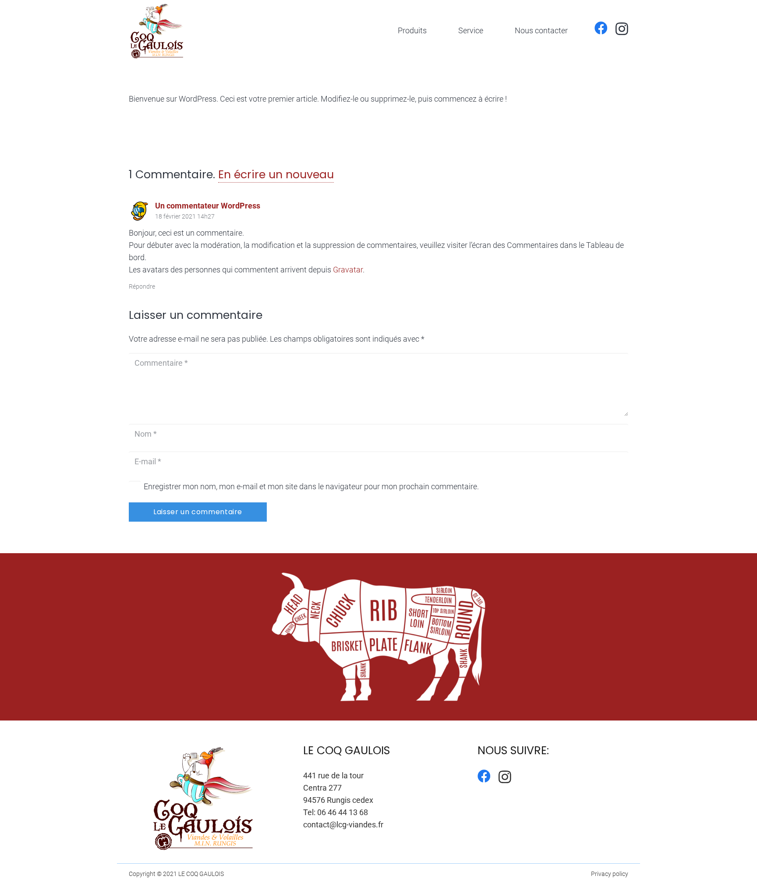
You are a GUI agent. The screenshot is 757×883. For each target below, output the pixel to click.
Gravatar (348, 269)
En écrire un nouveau (276, 174)
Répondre (142, 286)
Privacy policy (609, 874)
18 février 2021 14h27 (185, 216)
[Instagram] (622, 28)
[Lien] (157, 30)
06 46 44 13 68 (342, 812)
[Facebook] (601, 28)
